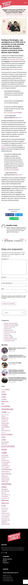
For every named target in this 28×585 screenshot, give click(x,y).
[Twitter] (6, 552)
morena (5, 480)
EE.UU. (3, 432)
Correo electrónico (7, 283)
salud (4, 511)
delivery (5, 423)
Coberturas (6, 562)
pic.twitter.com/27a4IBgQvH (15, 112)
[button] (25, 2)
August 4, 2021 (18, 117)
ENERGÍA (3, 458)
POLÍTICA (4, 494)
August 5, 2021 (18, 174)
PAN (6, 491)
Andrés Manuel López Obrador (15, 59)
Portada (6, 337)
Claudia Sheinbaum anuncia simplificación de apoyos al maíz (17, 356)
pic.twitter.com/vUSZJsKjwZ (11, 169)
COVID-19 (6, 414)
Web (2, 288)
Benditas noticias (7, 559)
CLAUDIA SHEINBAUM (7, 409)
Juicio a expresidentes (6, 474)
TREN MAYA (5, 520)
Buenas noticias (8, 327)
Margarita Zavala (5, 147)
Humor (6, 333)
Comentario (5, 259)
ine (7, 467)
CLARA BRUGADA (4, 402)
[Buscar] (22, 312)
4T (3, 389)
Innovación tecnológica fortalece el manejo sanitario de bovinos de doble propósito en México (17, 379)
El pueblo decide (8, 332)
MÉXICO (4, 481)
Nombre (4, 277)
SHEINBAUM (7, 518)
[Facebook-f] (1, 552)
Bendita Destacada (9, 323)
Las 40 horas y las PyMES (14, 363)
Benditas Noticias (9, 325)
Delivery (6, 328)
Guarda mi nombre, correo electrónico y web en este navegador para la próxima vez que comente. (13, 297)
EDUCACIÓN (5, 430)
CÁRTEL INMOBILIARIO (5, 418)
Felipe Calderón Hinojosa (16, 69)
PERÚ (3, 493)
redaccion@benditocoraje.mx (10, 572)
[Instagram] (4, 552)
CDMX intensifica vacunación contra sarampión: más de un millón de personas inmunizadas (17, 371)
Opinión (6, 335)
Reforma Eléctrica (9, 339)
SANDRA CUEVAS (5, 513)
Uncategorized (8, 340)
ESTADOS (5, 460)
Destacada (7, 330)
